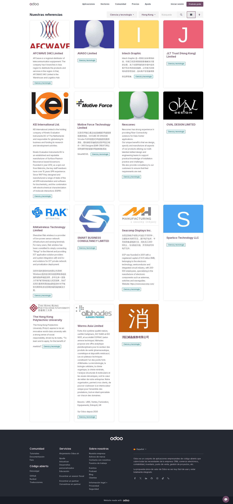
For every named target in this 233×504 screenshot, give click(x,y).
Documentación (37, 457)
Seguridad (94, 489)
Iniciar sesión (177, 4)
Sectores (105, 4)
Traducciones (36, 482)
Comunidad (120, 4)
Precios (135, 4)
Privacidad (94, 486)
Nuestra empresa (97, 453)
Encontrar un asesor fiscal (71, 476)
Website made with (113, 500)
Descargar (34, 471)
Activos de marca (97, 457)
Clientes (93, 478)
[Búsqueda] (181, 14)
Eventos (93, 468)
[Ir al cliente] (50, 34)
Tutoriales (34, 453)
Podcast (93, 471)
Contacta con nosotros (100, 460)
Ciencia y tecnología (121, 14)
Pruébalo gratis (195, 4)
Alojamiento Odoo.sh (69, 453)
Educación (64, 471)
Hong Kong (147, 14)
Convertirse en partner (70, 484)
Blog (91, 474)
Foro (32, 460)
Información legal (97, 482)
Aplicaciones (88, 4)
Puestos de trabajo (98, 463)
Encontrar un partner (69, 481)
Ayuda (148, 4)
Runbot (33, 479)
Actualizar (64, 461)
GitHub (33, 476)
